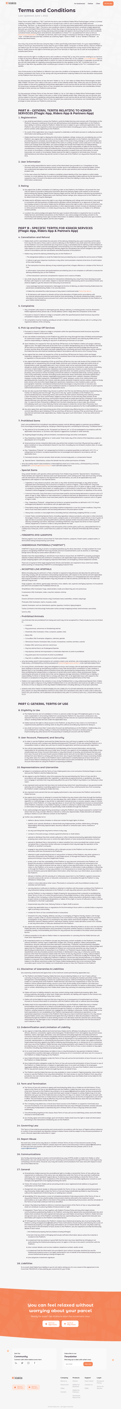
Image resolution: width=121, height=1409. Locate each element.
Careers (63, 1392)
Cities (98, 3)
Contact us (89, 1385)
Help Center (89, 1381)
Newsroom (64, 1385)
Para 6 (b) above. (85, 291)
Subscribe (88, 1364)
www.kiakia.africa (90, 58)
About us (63, 1381)
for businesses (79, 3)
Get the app (108, 3)
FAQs (87, 1388)
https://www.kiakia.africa (27, 35)
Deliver (90, 3)
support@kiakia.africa (29, 1148)
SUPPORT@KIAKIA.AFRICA (41, 466)
